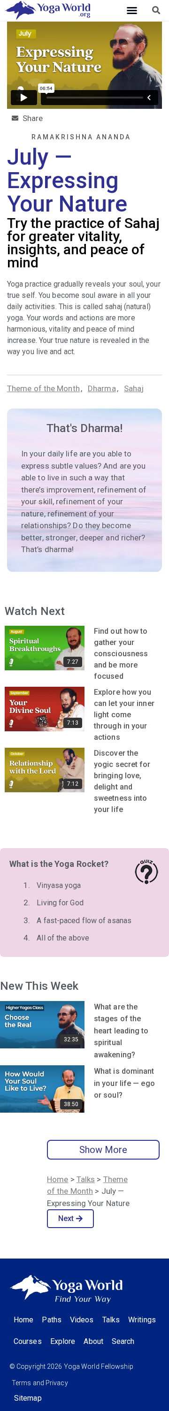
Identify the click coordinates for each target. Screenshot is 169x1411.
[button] (131, 10)
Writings (142, 1319)
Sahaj (134, 388)
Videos (82, 1319)
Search (123, 1341)
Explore (63, 1341)
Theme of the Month (43, 388)
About (93, 1341)
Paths (51, 1319)
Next (66, 1218)
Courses (28, 1341)
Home (57, 1179)
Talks (86, 1179)
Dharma (102, 388)
